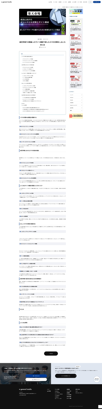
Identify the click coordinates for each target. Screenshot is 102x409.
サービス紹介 (57, 389)
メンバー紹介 (69, 391)
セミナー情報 (69, 398)
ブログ (90, 1)
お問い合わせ (77, 389)
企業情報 (68, 392)
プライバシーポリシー (79, 392)
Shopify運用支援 (57, 395)
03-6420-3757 (22, 395)
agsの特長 (49, 391)
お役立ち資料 (69, 396)
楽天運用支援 (56, 391)
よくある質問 (69, 394)
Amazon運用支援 (57, 392)
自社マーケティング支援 (58, 398)
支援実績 (68, 389)
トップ (48, 389)
